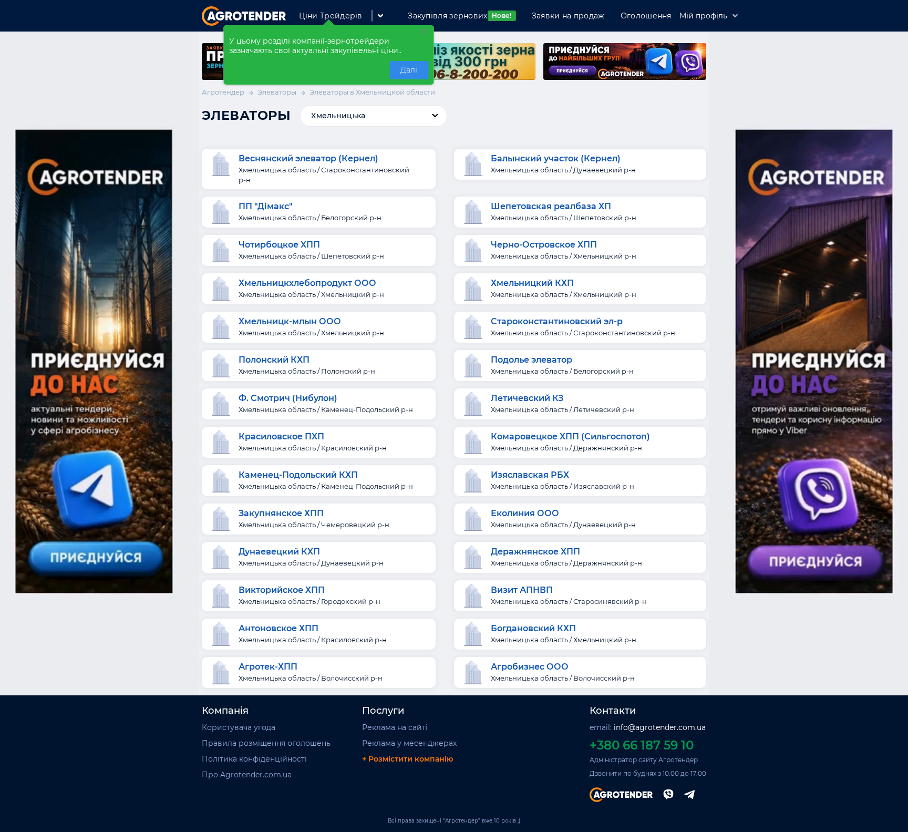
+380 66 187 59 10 (642, 745)
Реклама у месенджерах (409, 743)
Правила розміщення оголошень (266, 743)
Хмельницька (338, 115)
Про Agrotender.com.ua (247, 774)
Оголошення (646, 15)
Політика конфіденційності (254, 759)
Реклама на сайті (395, 727)
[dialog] (329, 55)
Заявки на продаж (568, 15)
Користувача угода (238, 727)
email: (648, 727)
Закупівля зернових (459, 15)
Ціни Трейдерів (331, 15)
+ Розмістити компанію (407, 759)
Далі (408, 70)
